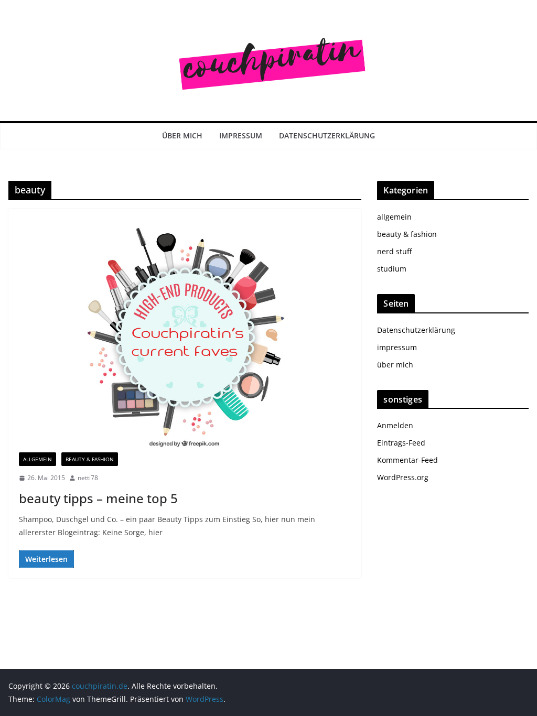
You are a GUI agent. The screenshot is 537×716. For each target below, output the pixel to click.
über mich (182, 135)
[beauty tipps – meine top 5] (185, 335)
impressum (240, 135)
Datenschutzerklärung (327, 135)
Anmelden (395, 425)
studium (391, 269)
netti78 (88, 477)
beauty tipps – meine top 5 (98, 498)
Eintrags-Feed (401, 443)
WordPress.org (402, 477)
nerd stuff (394, 251)
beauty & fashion (90, 459)
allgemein (37, 459)
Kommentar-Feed (407, 460)
